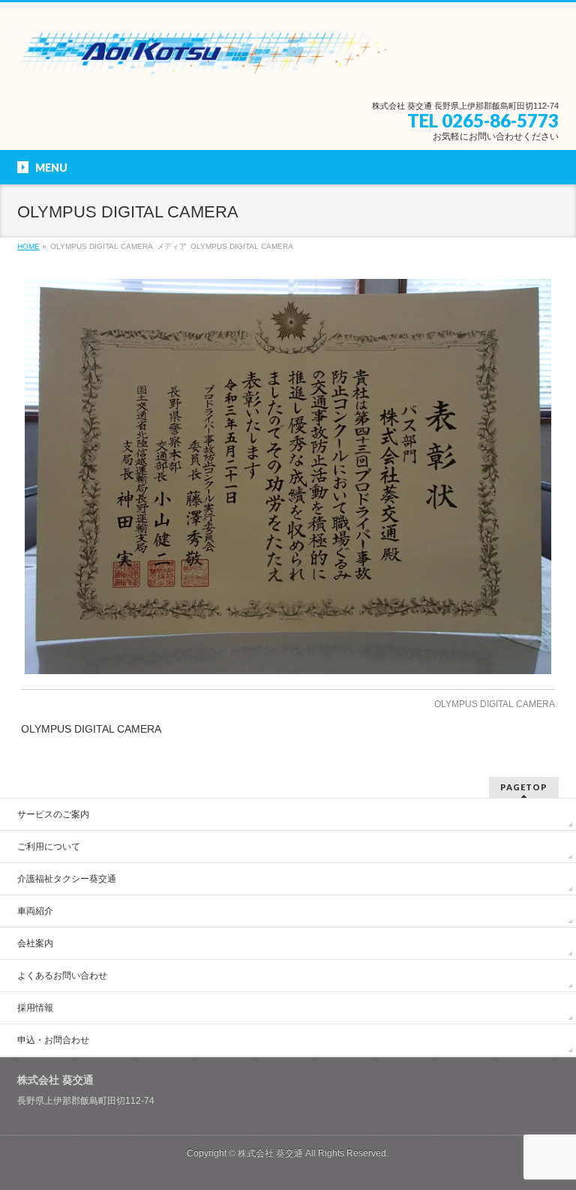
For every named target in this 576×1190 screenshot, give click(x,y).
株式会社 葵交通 (270, 1153)
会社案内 (35, 943)
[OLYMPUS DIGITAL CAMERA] (288, 476)
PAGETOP (524, 787)
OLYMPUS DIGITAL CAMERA (494, 704)
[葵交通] (204, 61)
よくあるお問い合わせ (62, 975)
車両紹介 (35, 911)
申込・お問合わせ (53, 1040)
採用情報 (35, 1008)
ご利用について (48, 846)
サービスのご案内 (53, 814)
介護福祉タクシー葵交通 (66, 879)
